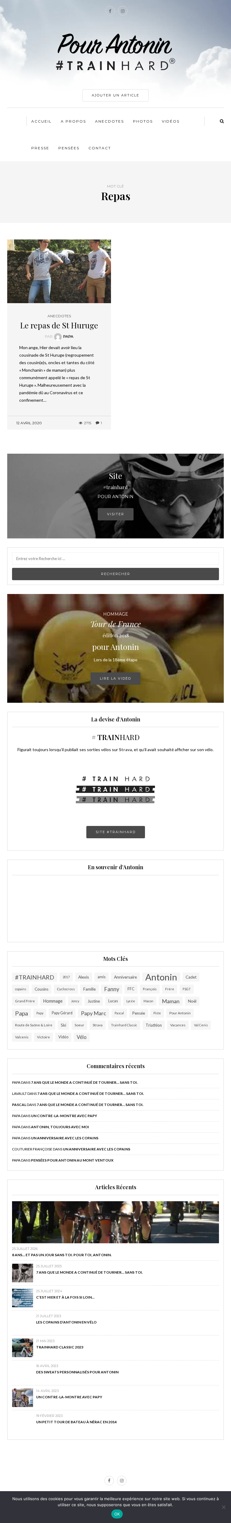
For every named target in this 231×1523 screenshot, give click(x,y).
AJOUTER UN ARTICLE (115, 95)
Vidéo (63, 1037)
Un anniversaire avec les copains (64, 1138)
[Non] (223, 1507)
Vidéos (171, 121)
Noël (192, 1001)
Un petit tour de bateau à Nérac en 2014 (76, 1422)
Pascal (119, 1013)
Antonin (161, 977)
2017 (66, 977)
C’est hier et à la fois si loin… (65, 1297)
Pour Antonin (180, 1013)
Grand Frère (25, 1001)
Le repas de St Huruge (59, 325)
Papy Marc (93, 1013)
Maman (171, 1001)
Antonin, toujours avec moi (60, 1127)
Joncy (75, 1001)
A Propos (73, 121)
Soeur (79, 1025)
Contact (99, 148)
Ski (63, 1025)
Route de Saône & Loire (33, 1025)
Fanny (111, 989)
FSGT (187, 989)
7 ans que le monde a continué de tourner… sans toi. (84, 1082)
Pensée (138, 1013)
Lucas (113, 1001)
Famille (89, 989)
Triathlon (154, 1025)
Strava (98, 1025)
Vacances (178, 1025)
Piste (157, 1013)
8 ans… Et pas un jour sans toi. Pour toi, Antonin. (62, 1255)
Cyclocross (66, 989)
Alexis (83, 976)
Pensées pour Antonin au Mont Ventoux (72, 1160)
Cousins (41, 989)
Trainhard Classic (124, 1025)
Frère (169, 989)
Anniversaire (125, 976)
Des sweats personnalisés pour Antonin (77, 1372)
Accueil (41, 121)
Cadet (191, 977)
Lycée (130, 1001)
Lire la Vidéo (115, 678)
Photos (143, 121)
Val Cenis (201, 1025)
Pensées (68, 148)
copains (20, 989)
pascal (19, 1104)
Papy (39, 1013)
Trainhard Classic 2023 (59, 1347)
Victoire (43, 1037)
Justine (94, 1001)
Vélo (82, 1037)
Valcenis (22, 1037)
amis (101, 977)
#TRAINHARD (34, 977)
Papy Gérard (62, 1013)
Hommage (53, 1001)
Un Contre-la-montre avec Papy (64, 1115)
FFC (131, 989)
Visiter (115, 514)
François (150, 989)
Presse (40, 148)
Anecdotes (109, 121)
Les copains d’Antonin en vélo (66, 1322)
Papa (68, 336)
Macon (148, 1001)
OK (117, 1514)
